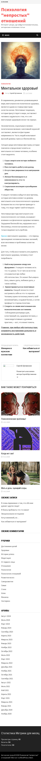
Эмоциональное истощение (12, 514)
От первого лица (8, 562)
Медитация (6, 558)
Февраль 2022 (6, 663)
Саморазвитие (7, 581)
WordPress (24, 758)
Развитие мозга (7, 577)
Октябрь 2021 (6, 674)
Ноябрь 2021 (6, 671)
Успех (3, 593)
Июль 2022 (5, 655)
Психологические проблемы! (13, 419)
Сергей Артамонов (16, 93)
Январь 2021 (6, 706)
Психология (6, 84)
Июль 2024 (5, 620)
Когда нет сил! (7, 453)
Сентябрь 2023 (7, 631)
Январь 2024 (6, 628)
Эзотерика (5, 601)
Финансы (4, 597)
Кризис (4, 236)
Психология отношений (11, 573)
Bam (31, 758)
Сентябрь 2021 (7, 678)
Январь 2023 (6, 643)
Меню (7, 35)
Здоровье (5, 550)
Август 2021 (6, 682)
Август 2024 (6, 616)
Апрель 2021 (6, 694)
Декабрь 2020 (6, 710)
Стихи (3, 589)
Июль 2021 (5, 686)
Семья (3, 585)
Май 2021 (5, 690)
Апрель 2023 (6, 635)
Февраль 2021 (6, 702)
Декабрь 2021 (6, 667)
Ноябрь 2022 (6, 647)
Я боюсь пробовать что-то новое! (15, 510)
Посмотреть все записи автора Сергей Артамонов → (26, 374)
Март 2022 (5, 659)
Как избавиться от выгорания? (13, 521)
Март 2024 (5, 624)
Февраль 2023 (6, 639)
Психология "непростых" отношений (15, 15)
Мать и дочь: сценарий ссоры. (14, 488)
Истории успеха (7, 554)
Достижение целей (9, 546)
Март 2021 (5, 698)
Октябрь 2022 (6, 651)
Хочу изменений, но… (10, 517)
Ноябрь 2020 (6, 713)
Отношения (6, 566)
